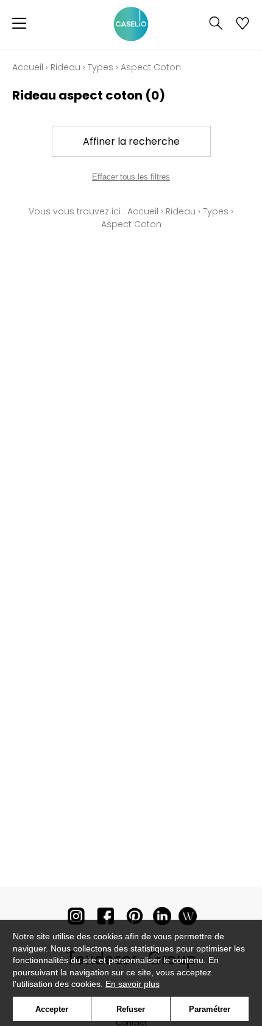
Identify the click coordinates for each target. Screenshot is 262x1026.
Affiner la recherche (131, 141)
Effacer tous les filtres (131, 176)
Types (100, 67)
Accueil (27, 67)
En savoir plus (132, 984)
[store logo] (131, 24)
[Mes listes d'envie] (242, 24)
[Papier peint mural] (188, 919)
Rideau (65, 67)
